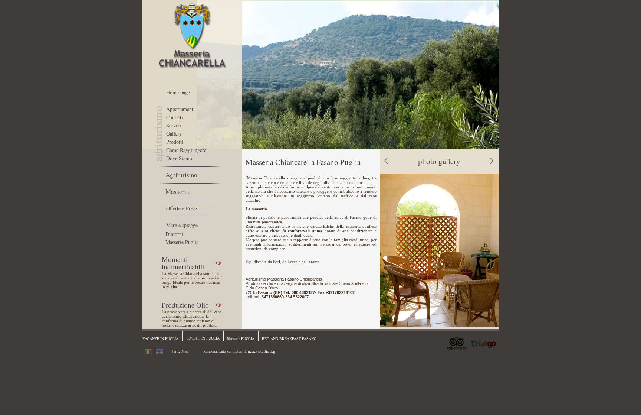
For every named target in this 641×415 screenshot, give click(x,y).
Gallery (174, 133)
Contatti (174, 117)
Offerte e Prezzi (182, 208)
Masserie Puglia (181, 242)
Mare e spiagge (182, 224)
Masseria (177, 191)
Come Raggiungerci (187, 149)
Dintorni (174, 233)
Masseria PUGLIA (240, 338)
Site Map (181, 351)
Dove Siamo (179, 158)
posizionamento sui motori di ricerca (230, 351)
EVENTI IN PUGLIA (203, 338)
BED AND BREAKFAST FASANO (289, 338)
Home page (178, 92)
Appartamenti (180, 109)
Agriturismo (181, 175)
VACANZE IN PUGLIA (160, 338)
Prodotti (174, 141)
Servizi (173, 125)
